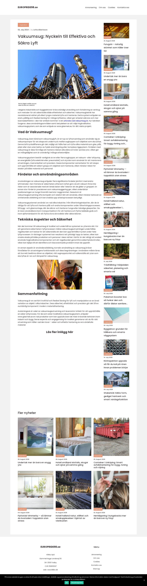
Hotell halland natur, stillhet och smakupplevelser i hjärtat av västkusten (115, 204)
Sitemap (96, 569)
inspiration (23, 25)
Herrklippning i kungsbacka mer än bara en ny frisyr (114, 236)
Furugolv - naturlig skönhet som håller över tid (116, 47)
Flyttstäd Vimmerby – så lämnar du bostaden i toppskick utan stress (116, 172)
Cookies (111, 7)
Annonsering (91, 7)
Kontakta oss (123, 7)
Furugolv (107, 37)
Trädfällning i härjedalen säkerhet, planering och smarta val (116, 268)
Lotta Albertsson (40, 30)
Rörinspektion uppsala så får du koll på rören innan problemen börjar (116, 364)
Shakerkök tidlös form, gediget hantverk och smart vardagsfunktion (116, 396)
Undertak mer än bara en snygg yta (115, 78)
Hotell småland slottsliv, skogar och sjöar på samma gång (116, 108)
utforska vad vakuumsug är (76, 120)
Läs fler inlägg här (59, 332)
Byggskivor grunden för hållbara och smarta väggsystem (116, 332)
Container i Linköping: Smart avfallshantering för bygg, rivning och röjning (115, 140)
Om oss (102, 7)
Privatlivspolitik (76, 583)
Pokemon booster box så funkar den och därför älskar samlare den (115, 300)
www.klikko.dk (52, 570)
